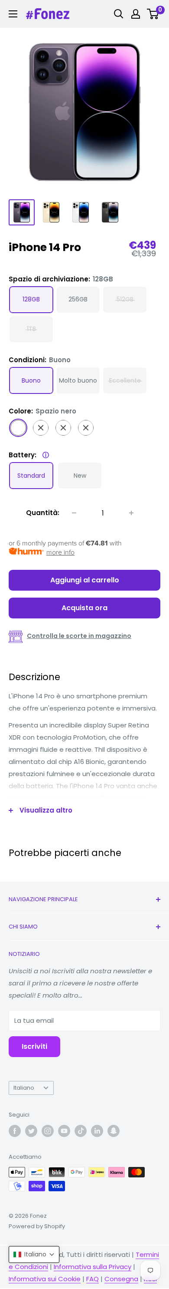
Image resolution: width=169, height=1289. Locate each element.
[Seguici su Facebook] (15, 1131)
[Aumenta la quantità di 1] (131, 513)
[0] (153, 14)
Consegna (121, 1278)
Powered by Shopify (37, 1226)
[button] (34, 1254)
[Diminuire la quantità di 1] (74, 513)
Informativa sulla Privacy (92, 1266)
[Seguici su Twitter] (31, 1131)
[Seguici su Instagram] (48, 1131)
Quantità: (42, 512)
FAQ (92, 1278)
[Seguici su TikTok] (81, 1131)
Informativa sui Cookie (45, 1278)
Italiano (23, 1087)
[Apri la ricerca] (119, 14)
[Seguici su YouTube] (64, 1131)
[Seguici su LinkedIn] (97, 1131)
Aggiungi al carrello (84, 580)
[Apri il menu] (13, 13)
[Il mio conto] (135, 14)
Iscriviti (34, 1046)
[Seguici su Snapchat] (113, 1131)
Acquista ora (84, 608)
